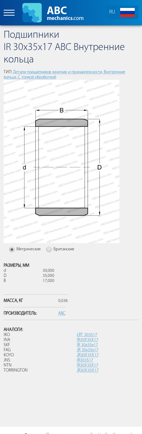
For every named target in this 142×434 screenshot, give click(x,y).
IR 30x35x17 (87, 345)
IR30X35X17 (87, 340)
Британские (64, 249)
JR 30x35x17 (87, 350)
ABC (62, 313)
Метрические (28, 249)
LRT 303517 (87, 335)
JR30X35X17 (88, 355)
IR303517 (85, 360)
